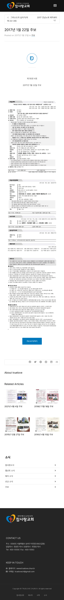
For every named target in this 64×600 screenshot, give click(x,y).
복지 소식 (9, 476)
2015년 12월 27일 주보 (14, 434)
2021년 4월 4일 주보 (13, 406)
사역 (38, 595)
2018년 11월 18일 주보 (43, 406)
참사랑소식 (9, 465)
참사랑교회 (20, 595)
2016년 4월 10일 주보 (43, 434)
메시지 (30, 595)
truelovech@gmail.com (25, 571)
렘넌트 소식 (10, 470)
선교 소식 (9, 481)
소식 (45, 595)
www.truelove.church (26, 568)
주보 (33, 35)
